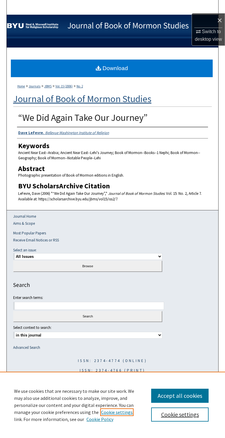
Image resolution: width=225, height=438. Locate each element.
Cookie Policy (99, 419)
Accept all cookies (180, 395)
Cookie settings (117, 412)
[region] (112, 405)
